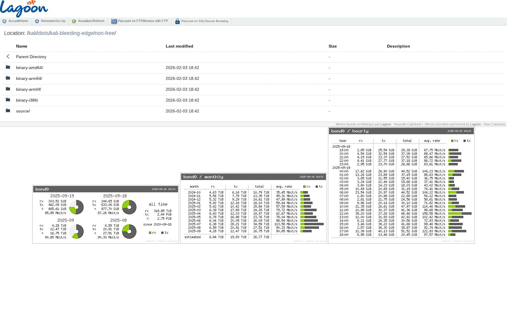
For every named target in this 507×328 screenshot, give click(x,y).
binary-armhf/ (28, 89)
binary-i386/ (27, 100)
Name (21, 46)
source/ (23, 111)
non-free (104, 33)
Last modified (179, 46)
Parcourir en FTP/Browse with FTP (142, 21)
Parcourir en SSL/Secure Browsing (204, 21)
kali (32, 33)
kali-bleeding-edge (71, 33)
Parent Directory (31, 56)
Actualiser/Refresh (91, 21)
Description (398, 46)
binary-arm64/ (29, 78)
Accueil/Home (18, 21)
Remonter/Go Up (53, 21)
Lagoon (386, 124)
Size (333, 46)
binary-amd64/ (29, 67)
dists (43, 33)
